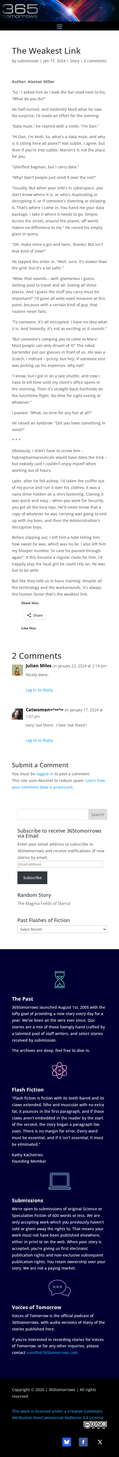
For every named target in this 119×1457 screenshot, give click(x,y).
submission (28, 60)
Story (74, 60)
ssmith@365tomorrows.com (52, 1352)
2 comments (95, 60)
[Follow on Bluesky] (66, 1442)
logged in (44, 773)
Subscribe (32, 877)
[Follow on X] (99, 1442)
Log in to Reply (39, 690)
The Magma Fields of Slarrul (43, 903)
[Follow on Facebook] (83, 1442)
